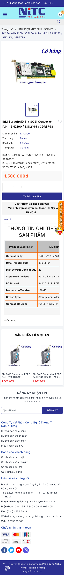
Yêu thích (48, 3)
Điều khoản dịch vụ (12, 445)
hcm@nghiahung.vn (45, 501)
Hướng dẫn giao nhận (13, 440)
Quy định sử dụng (11, 471)
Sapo (39, 571)
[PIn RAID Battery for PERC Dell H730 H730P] (16, 356)
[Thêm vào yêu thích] (60, 121)
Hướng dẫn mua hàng (13, 430)
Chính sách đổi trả (11, 466)
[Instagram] (26, 550)
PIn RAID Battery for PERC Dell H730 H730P (16, 375)
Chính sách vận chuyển (14, 462)
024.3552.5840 (24, 506)
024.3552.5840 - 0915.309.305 (23, 3)
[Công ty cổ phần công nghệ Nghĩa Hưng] (32, 12)
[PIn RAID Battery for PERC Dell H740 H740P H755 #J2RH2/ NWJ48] (47, 356)
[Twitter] (11, 550)
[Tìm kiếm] (59, 22)
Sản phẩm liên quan (32, 335)
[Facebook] (4, 550)
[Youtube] (19, 550)
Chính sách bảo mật (12, 457)
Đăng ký (52, 410)
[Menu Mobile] (4, 14)
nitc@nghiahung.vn (20, 501)
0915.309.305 (44, 506)
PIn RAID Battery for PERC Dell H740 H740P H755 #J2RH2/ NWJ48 (47, 376)
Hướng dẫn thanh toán (14, 435)
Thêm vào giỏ (32, 196)
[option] (32, 70)
